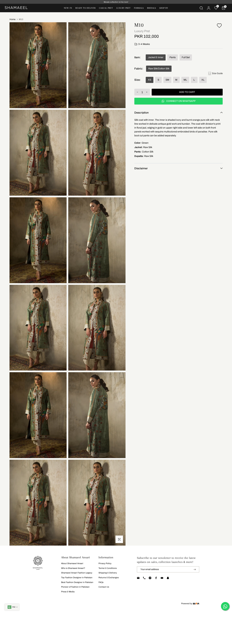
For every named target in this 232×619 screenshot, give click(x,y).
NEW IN (68, 8)
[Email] (138, 578)
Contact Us (104, 587)
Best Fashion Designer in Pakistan (77, 582)
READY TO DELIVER (85, 8)
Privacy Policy (105, 563)
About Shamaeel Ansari (72, 563)
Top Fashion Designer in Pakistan (76, 577)
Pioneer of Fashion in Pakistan (75, 587)
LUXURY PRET (123, 8)
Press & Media (68, 591)
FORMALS (139, 8)
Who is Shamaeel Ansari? (73, 568)
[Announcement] (116, 2)
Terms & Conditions (108, 568)
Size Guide (217, 73)
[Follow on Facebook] (156, 578)
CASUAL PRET (106, 8)
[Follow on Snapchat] (168, 578)
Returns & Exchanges (109, 577)
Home (12, 19)
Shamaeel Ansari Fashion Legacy (76, 573)
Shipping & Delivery (108, 573)
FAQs (101, 582)
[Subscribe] (192, 569)
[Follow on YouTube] (162, 578)
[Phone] (144, 578)
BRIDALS (151, 8)
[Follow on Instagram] (150, 578)
